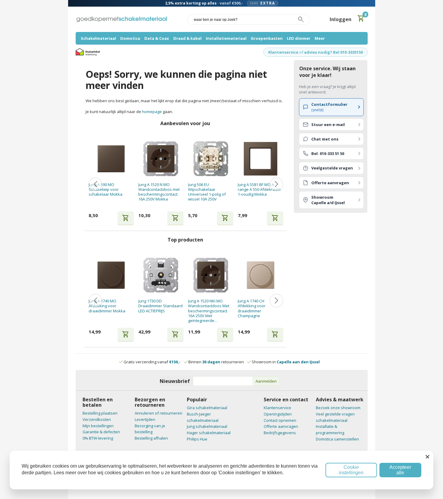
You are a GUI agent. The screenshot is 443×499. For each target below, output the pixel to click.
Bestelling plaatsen (100, 413)
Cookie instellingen (351, 470)
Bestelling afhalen (151, 438)
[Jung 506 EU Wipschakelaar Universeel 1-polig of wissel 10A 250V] (210, 158)
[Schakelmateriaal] (122, 19)
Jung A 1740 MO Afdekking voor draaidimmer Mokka (107, 305)
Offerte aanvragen (281, 426)
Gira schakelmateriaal (207, 407)
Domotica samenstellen (337, 439)
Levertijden (145, 419)
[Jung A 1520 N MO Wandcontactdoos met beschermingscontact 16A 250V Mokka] (160, 158)
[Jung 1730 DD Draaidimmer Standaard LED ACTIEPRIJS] (160, 275)
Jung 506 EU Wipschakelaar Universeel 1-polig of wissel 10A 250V (207, 192)
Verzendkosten (97, 419)
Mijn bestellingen (98, 425)
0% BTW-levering (98, 438)
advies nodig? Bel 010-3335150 (333, 52)
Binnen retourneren (216, 362)
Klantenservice (283, 52)
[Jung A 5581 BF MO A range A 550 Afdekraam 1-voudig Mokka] (260, 158)
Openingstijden (278, 414)
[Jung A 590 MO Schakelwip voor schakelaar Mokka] (111, 158)
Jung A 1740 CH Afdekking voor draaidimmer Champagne (251, 308)
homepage (152, 111)
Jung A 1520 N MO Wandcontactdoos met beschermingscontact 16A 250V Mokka (159, 192)
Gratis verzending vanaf (152, 362)
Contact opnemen (280, 420)
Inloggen (340, 19)
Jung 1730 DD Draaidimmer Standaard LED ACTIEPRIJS (160, 305)
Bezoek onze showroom (338, 407)
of (301, 52)
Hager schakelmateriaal (209, 432)
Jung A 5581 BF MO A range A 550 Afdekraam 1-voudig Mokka (259, 189)
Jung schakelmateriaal (207, 426)
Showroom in (286, 362)
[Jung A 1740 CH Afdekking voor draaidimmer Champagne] (260, 275)
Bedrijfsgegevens (280, 432)
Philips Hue (197, 439)
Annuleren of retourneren (158, 413)
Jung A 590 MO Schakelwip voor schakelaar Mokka (105, 189)
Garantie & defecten (101, 431)
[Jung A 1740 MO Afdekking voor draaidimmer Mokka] (111, 275)
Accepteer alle (400, 470)
